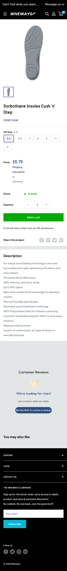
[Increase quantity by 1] (46, 204)
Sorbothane (10, 120)
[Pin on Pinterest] (48, 239)
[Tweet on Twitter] (54, 239)
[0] (61, 14)
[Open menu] (5, 14)
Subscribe (15, 524)
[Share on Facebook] (41, 239)
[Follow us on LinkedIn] (25, 551)
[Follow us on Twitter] (12, 551)
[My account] (53, 14)
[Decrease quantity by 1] (28, 204)
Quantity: (8, 204)
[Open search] (47, 14)
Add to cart (33, 217)
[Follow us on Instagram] (18, 551)
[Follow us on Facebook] (5, 551)
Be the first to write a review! (33, 410)
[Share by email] (61, 239)
